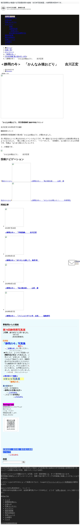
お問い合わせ (10, 16)
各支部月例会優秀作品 (17, 33)
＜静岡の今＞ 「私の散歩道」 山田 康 (21, 288)
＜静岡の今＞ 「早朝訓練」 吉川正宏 (21, 232)
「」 (11, 348)
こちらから (13, 392)
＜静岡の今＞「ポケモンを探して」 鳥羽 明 (22, 260)
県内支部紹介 (10, 37)
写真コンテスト (11, 22)
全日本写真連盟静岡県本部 (9, 523)
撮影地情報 (9, 35)
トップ (7, 16)
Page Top (5, 496)
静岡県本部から (11, 18)
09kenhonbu (9, 71)
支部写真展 (13, 29)
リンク (7, 44)
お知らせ (8, 20)
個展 (10, 26)
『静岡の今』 (14, 31)
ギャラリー (9, 24)
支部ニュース (10, 39)
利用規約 (68, 482)
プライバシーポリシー (55, 482)
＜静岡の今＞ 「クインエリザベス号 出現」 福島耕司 (27, 316)
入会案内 (8, 42)
